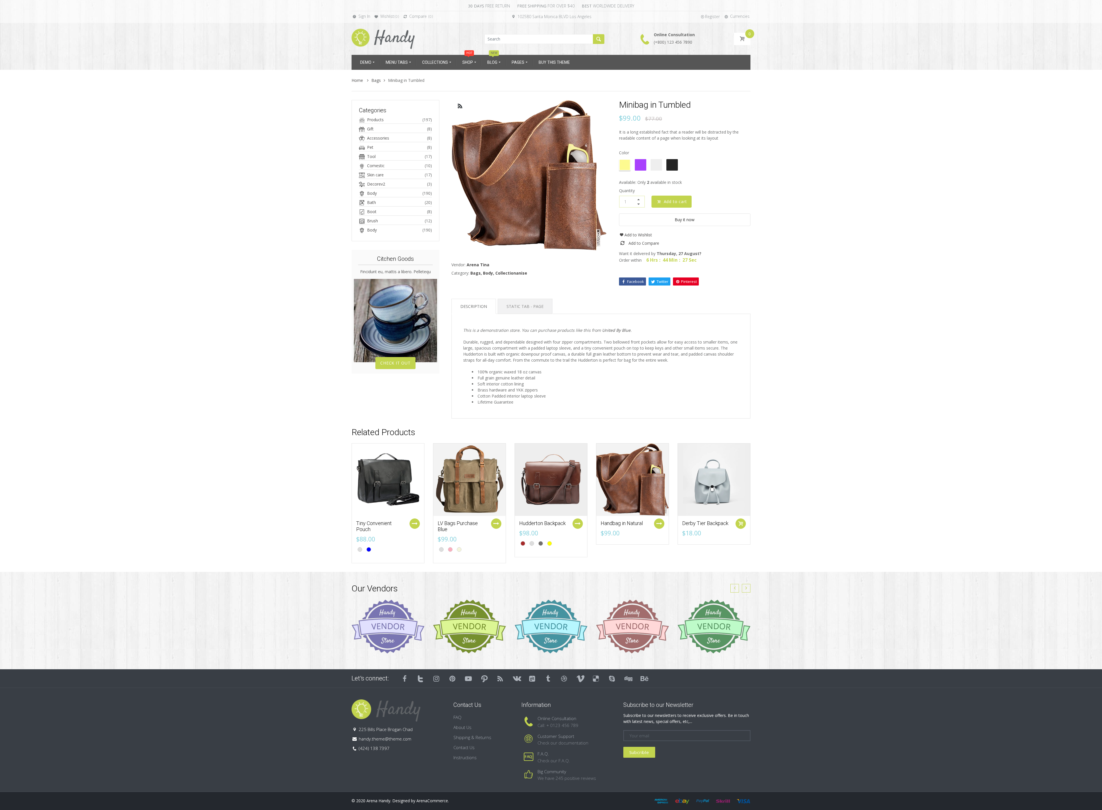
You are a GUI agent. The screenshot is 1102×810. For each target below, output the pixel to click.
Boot (372, 211)
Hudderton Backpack (542, 523)
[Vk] (516, 678)
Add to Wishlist (638, 235)
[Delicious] (596, 678)
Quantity (627, 190)
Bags (376, 80)
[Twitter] (420, 678)
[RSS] (500, 678)
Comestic (376, 165)
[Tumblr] (548, 678)
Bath (371, 202)
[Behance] (644, 678)
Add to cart (674, 201)
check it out (395, 363)
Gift (370, 129)
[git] (532, 678)
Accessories (378, 138)
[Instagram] (436, 678)
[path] (484, 678)
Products (375, 119)
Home (358, 80)
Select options (415, 523)
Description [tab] (473, 306)
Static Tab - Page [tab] (525, 306)
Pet (370, 147)
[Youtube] (468, 678)
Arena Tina (478, 264)
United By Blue (616, 330)
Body (372, 193)
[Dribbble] (564, 678)
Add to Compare (643, 243)
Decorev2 (376, 184)
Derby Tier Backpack (705, 523)
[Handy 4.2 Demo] (383, 38)
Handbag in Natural (622, 523)
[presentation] (734, 588)
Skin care (375, 175)
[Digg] (628, 678)
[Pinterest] (452, 678)
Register (712, 16)
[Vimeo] (580, 678)
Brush (372, 220)
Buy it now (684, 219)
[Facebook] (404, 678)
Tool (371, 156)
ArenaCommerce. (432, 800)
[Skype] (612, 678)
